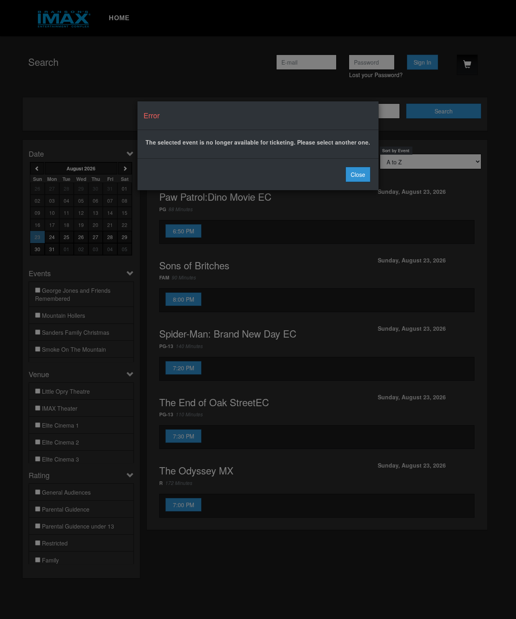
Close (358, 174)
